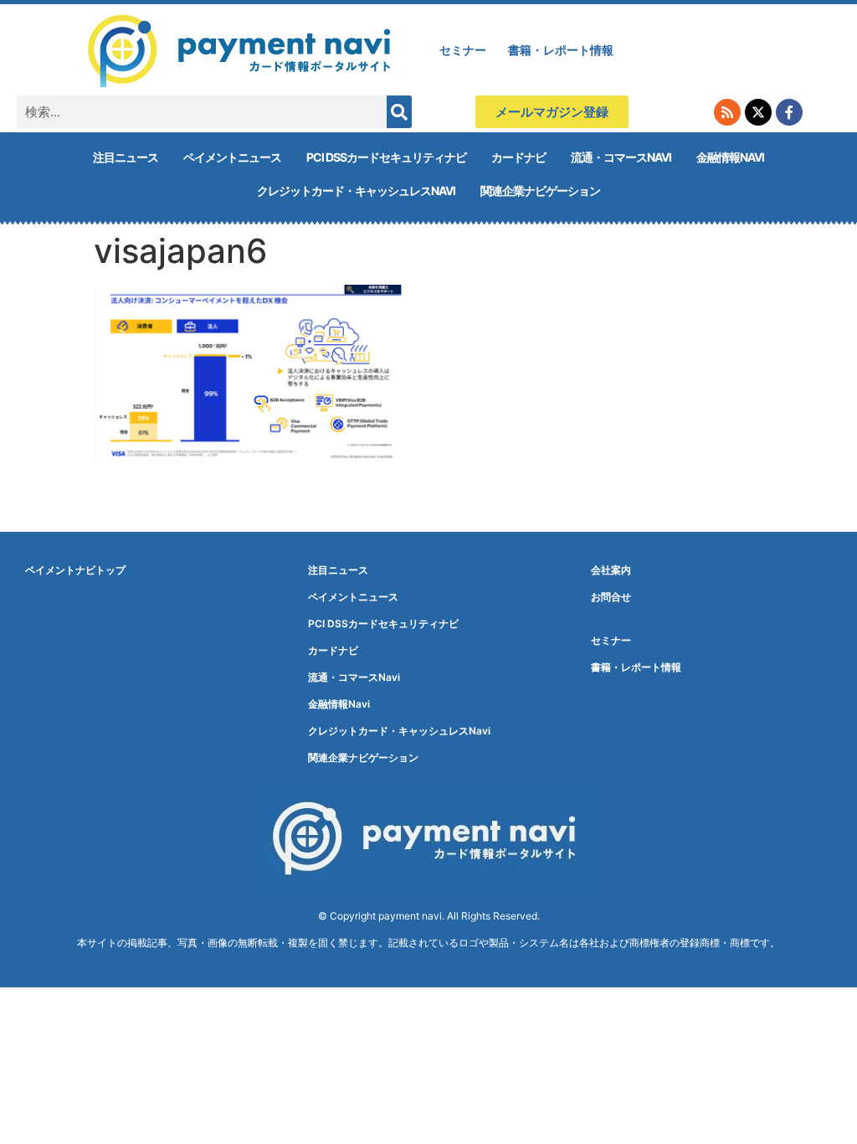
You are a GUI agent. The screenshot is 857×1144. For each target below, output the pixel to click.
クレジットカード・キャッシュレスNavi (356, 190)
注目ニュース (125, 157)
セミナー (462, 50)
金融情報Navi (730, 157)
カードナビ (518, 157)
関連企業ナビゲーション (540, 190)
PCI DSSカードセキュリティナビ (386, 157)
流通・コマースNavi (621, 157)
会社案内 (611, 570)
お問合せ (611, 596)
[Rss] (727, 112)
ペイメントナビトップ (75, 570)
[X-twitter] (758, 112)
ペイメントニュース (232, 157)
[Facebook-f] (789, 112)
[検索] (399, 111)
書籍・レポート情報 (560, 50)
